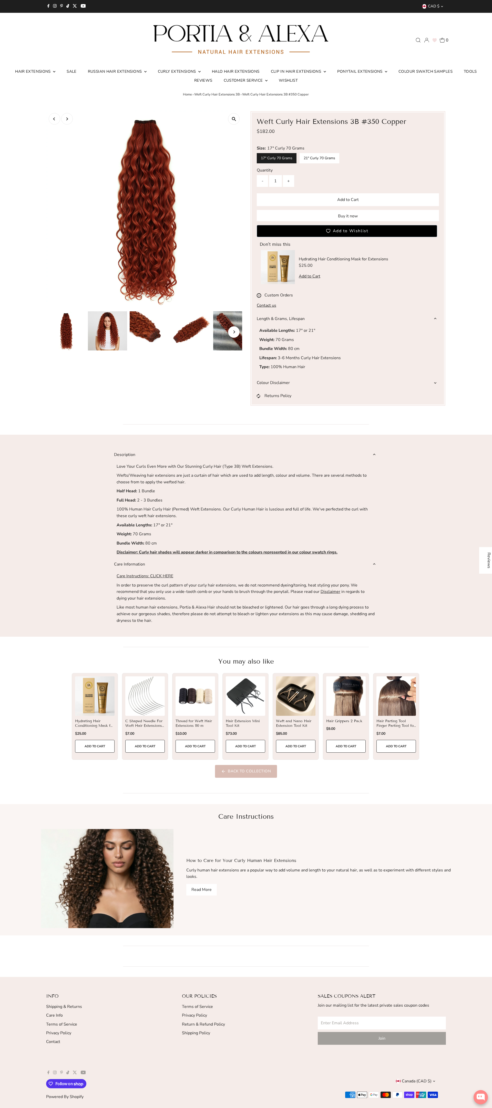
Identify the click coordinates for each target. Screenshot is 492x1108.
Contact (53, 1042)
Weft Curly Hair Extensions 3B (217, 94)
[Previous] (54, 119)
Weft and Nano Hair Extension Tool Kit (293, 723)
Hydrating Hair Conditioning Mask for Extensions (94, 725)
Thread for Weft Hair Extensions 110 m (194, 723)
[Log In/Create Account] (426, 40)
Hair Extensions (33, 71)
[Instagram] (55, 6)
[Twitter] (74, 6)
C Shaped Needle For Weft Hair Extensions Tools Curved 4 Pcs (143, 725)
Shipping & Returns (64, 1006)
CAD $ (433, 6)
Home (187, 94)
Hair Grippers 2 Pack (344, 721)
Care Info (54, 1015)
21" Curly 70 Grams (319, 158)
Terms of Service (61, 1024)
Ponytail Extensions (360, 71)
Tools (470, 71)
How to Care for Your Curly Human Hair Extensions (241, 860)
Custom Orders (278, 295)
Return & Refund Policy (203, 1024)
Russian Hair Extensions (115, 71)
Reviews (203, 80)
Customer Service (244, 80)
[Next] (67, 119)
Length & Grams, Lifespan (281, 319)
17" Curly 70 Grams (276, 158)
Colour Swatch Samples (425, 71)
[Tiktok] (67, 6)
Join (381, 1038)
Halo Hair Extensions (236, 71)
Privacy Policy (58, 1033)
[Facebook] (48, 6)
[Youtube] (83, 6)
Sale (72, 71)
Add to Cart (348, 200)
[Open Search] (418, 40)
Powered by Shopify (65, 1097)
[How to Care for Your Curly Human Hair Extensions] (107, 878)
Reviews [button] (489, 560)
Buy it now (348, 216)
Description (124, 454)
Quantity (265, 170)
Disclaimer (330, 591)
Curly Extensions (177, 71)
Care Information (129, 564)
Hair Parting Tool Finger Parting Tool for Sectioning (395, 725)
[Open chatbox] (481, 1097)
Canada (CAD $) (417, 1081)
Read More (201, 889)
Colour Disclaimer (273, 383)
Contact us (266, 305)
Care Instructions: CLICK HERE (145, 576)
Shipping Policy (196, 1033)
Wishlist (288, 80)
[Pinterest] (61, 6)
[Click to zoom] (234, 119)
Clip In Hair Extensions (296, 71)
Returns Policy (277, 396)
